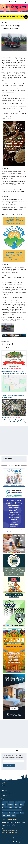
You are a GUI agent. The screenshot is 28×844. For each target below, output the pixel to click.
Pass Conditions (17, 807)
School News (18, 809)
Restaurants (11, 809)
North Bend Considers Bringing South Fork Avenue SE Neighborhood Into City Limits (13, 422)
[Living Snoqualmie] (14, 7)
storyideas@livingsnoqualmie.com (9, 830)
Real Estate (4, 809)
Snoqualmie (4, 812)
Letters (21, 804)
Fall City (4, 804)
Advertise (3, 788)
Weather (8, 815)
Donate (3, 785)
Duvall (16, 801)
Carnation (11, 801)
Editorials (22, 801)
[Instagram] (7, 344)
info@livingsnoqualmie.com (7, 828)
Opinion (10, 807)
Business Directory (5, 792)
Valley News (23, 32)
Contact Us (4, 795)
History (16, 804)
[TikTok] (10, 344)
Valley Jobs (4, 790)
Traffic (21, 812)
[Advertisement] (14, 440)
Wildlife (13, 815)
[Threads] (2, 344)
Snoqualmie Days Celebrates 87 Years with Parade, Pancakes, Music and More (13, 372)
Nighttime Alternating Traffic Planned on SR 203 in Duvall (13, 396)
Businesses (4, 801)
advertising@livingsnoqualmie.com (9, 832)
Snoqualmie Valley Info (16, 368)
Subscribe (9, 765)
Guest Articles (10, 804)
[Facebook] (5, 344)
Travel (3, 815)
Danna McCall (15, 32)
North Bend (4, 807)
